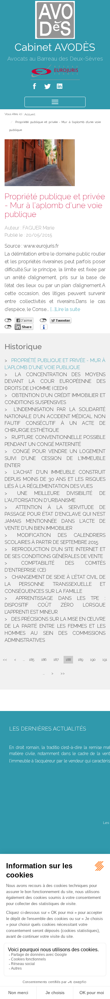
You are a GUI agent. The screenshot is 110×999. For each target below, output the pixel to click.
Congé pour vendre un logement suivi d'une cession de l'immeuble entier (55, 458)
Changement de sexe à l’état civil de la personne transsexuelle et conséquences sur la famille (55, 584)
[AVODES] (55, 19)
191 (104, 659)
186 (43, 659)
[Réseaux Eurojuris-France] (55, 70)
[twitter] (48, 85)
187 (56, 659)
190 (92, 659)
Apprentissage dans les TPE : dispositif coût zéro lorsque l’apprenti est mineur (55, 605)
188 (68, 659)
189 (80, 659)
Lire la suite (68, 309)
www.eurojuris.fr (41, 246)
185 (31, 659)
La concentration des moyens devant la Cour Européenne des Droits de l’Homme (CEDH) (55, 381)
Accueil (29, 114)
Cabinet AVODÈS (55, 47)
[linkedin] (60, 85)
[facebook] (36, 85)
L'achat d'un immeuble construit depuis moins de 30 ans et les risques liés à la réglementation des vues (55, 479)
